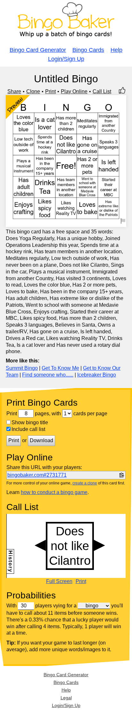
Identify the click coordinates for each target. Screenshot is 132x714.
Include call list (28, 429)
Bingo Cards (88, 50)
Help (116, 50)
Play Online (74, 91)
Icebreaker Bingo (96, 374)
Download (41, 440)
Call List (102, 91)
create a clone (84, 483)
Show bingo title (30, 422)
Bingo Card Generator (38, 50)
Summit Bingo (22, 368)
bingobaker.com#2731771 (37, 475)
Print (50, 91)
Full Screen (59, 581)
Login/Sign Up (66, 59)
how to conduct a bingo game (54, 492)
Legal (66, 697)
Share (14, 91)
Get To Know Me (60, 368)
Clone (33, 91)
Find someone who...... (47, 374)
